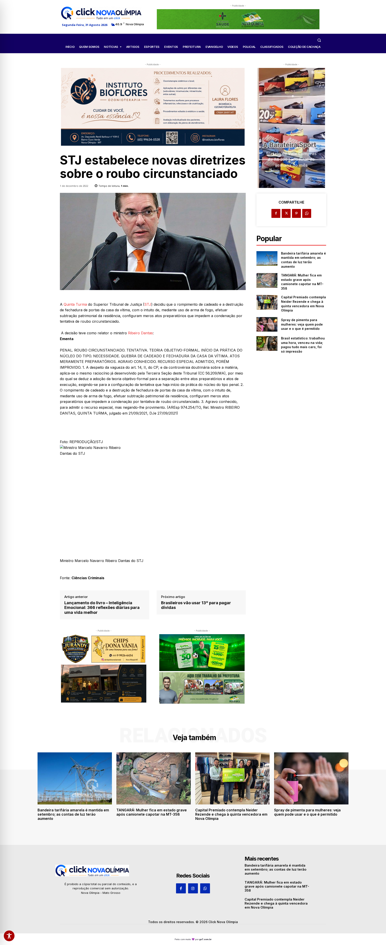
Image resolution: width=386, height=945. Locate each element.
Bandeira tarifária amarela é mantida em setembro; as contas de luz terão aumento (73, 814)
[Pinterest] (296, 213)
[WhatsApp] (306, 213)
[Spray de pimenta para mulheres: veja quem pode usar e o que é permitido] (266, 324)
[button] (319, 40)
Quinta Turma (75, 304)
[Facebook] (275, 213)
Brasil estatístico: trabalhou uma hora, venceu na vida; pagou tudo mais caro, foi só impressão (303, 344)
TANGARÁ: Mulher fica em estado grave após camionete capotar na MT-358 (151, 812)
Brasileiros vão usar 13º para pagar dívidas (196, 605)
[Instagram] (193, 888)
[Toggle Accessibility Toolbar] (9, 936)
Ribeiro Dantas (140, 333)
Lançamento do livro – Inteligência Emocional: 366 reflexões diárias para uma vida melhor (102, 607)
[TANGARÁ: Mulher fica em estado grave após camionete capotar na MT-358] (266, 280)
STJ (147, 304)
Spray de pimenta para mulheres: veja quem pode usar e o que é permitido (302, 324)
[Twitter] (286, 213)
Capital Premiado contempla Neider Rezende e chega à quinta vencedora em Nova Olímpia (231, 814)
